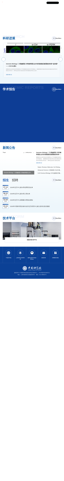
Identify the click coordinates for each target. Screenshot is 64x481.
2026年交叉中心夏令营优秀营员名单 (21, 187)
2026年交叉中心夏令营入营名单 (20, 194)
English (43, 2)
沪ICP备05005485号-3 (44, 272)
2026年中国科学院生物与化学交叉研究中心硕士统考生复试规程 (30, 206)
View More (58, 38)
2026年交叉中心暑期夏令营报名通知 (21, 200)
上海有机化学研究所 (34, 2)
